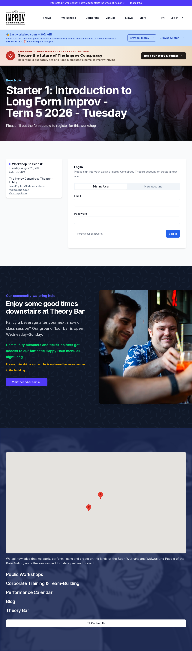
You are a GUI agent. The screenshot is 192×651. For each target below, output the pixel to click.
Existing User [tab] (100, 186)
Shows (47, 17)
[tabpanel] (127, 216)
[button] (100, 495)
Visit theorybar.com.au (26, 382)
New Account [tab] (153, 186)
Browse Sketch (169, 37)
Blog (10, 601)
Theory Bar (17, 610)
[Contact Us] (162, 18)
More (143, 17)
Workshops (68, 17)
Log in (174, 17)
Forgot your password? (90, 233)
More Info (136, 3)
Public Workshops (24, 574)
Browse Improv (139, 37)
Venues (111, 17)
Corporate (92, 17)
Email (77, 196)
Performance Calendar (29, 592)
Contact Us (98, 623)
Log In (173, 233)
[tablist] (127, 186)
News (129, 17)
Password (80, 213)
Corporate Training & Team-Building (43, 583)
